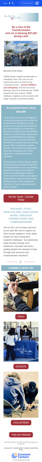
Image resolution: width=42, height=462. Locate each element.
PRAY (21, 316)
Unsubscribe (8, 448)
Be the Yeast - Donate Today (21, 198)
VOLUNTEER (21, 422)
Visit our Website (21, 434)
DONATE (21, 366)
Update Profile (17, 448)
